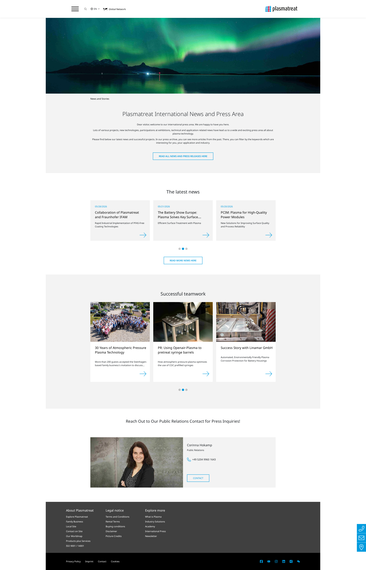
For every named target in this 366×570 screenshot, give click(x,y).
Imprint (89, 561)
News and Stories (99, 98)
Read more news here (183, 260)
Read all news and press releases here (183, 156)
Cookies (115, 561)
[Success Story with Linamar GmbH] (246, 321)
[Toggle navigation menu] (75, 9)
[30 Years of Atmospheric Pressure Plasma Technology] (120, 321)
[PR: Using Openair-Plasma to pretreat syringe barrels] (183, 321)
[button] (85, 9)
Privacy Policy (73, 561)
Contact (198, 478)
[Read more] (143, 235)
